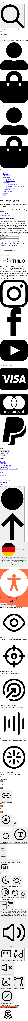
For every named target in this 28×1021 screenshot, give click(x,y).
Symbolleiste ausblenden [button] (8, 606)
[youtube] (14, 364)
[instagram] (14, 307)
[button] (0, 568)
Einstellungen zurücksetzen (9, 1007)
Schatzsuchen (7, 189)
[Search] (12, 16)
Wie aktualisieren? (14, 917)
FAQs (4, 196)
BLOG (4, 195)
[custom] (14, 391)
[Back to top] (12, 514)
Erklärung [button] (3, 604)
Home (5, 172)
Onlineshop (6, 176)
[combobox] (14, 554)
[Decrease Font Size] (1, 788)
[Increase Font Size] (1, 781)
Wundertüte (7, 182)
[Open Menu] (0, 169)
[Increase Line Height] (1, 806)
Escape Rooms (7, 191)
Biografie (5, 174)
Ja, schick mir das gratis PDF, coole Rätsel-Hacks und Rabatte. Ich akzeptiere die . (13, 243)
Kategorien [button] (6, 177)
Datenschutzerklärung (10, 245)
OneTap (12, 601)
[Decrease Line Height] (1, 812)
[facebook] (14, 335)
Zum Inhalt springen (6, 1005)
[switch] (0, 641)
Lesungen (6, 193)
